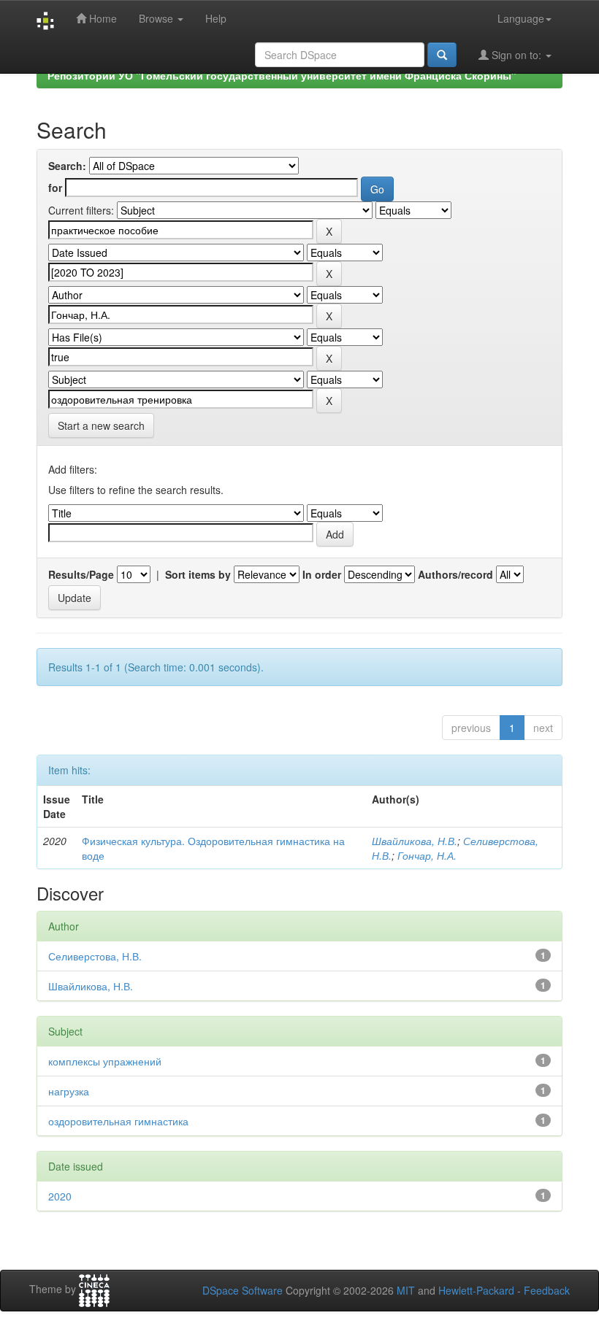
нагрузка (68, 1091)
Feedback (547, 1290)
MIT (406, 1290)
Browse (157, 18)
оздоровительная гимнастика (118, 1121)
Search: (67, 165)
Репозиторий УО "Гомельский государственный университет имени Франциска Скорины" (281, 75)
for (55, 187)
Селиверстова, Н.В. (95, 956)
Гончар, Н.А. (427, 855)
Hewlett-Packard (476, 1290)
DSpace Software (242, 1290)
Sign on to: (516, 54)
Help (215, 18)
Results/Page (81, 574)
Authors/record (455, 574)
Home (101, 18)
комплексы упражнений (104, 1061)
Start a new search (101, 425)
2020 (60, 1196)
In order (321, 574)
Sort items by (198, 574)
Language (520, 18)
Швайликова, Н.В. (414, 840)
